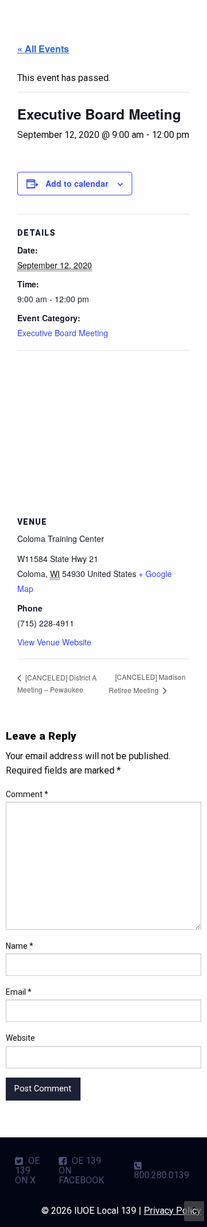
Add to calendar (76, 183)
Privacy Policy (172, 1210)
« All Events (43, 48)
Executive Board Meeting (62, 333)
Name (19, 946)
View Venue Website (54, 642)
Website (20, 1038)
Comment (27, 794)
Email (19, 992)
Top (194, 1211)
